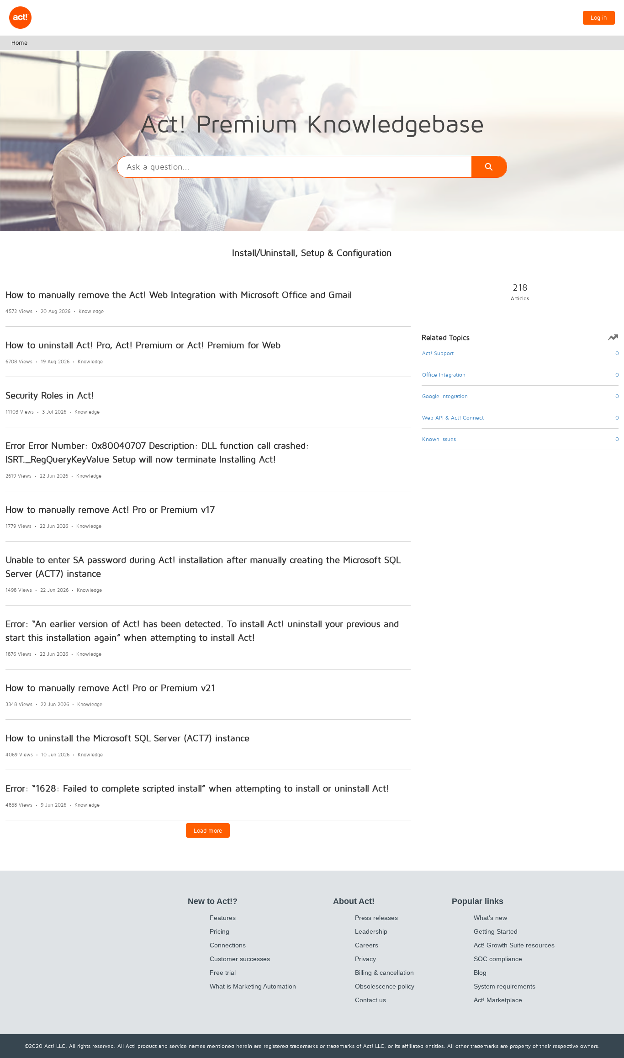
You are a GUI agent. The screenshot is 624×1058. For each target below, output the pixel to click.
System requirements (504, 986)
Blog (480, 972)
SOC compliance (498, 958)
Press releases (376, 917)
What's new (490, 917)
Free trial (223, 972)
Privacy (365, 958)
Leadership (371, 931)
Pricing (219, 931)
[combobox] (294, 166)
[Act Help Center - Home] (20, 17)
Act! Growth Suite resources (514, 945)
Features (223, 917)
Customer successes (240, 958)
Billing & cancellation (384, 972)
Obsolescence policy (384, 986)
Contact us (370, 1000)
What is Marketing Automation (253, 986)
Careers (366, 945)
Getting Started (496, 931)
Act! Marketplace (498, 1000)
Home (19, 42)
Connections (228, 945)
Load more (208, 830)
